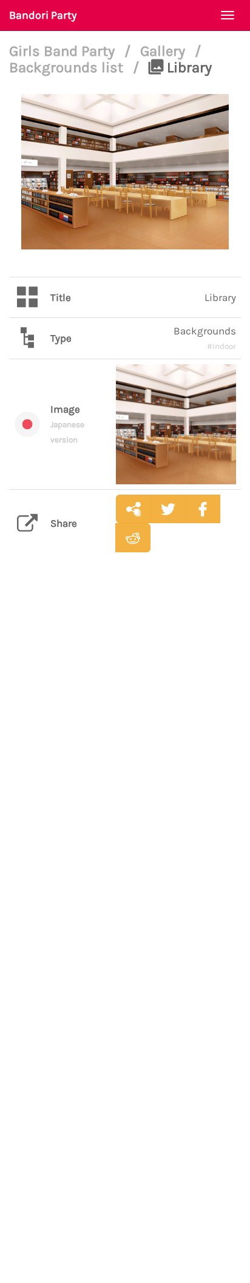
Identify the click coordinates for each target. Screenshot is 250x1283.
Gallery (164, 50)
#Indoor (221, 346)
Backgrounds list (68, 67)
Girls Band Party (63, 50)
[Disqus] (125, 753)
